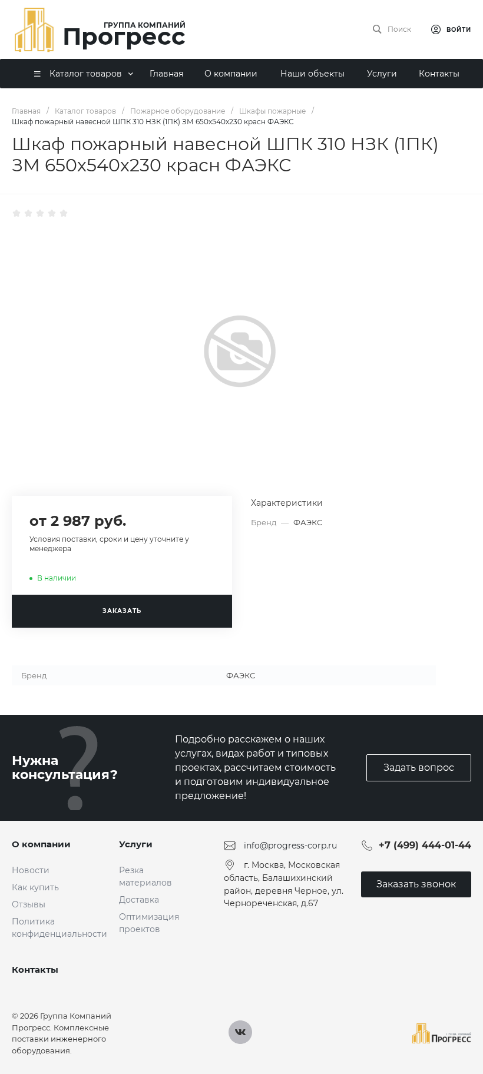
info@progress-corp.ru (290, 845)
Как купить (35, 887)
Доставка (139, 899)
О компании (41, 844)
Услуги (136, 844)
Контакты (35, 969)
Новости (30, 870)
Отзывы (28, 904)
